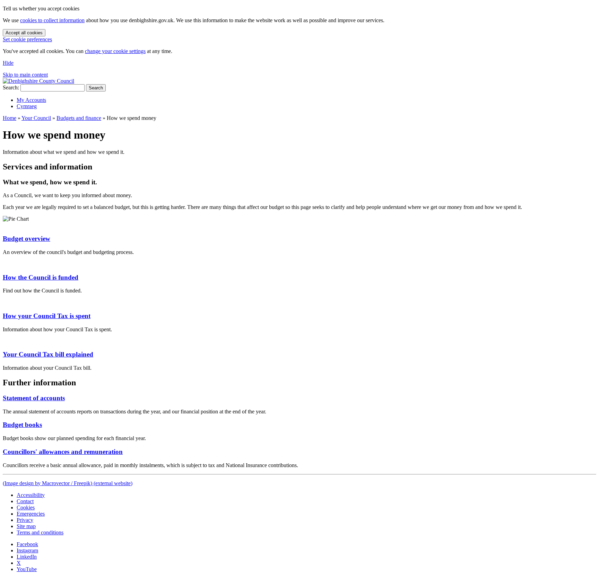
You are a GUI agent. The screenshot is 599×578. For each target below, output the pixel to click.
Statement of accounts (34, 398)
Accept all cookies (24, 32)
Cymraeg (27, 106)
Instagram (27, 550)
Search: (11, 87)
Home (9, 118)
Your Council (36, 118)
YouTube (27, 569)
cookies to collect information (52, 20)
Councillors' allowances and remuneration (63, 451)
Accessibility (31, 495)
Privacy (25, 520)
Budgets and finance (79, 118)
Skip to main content (25, 75)
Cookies (26, 507)
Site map (26, 526)
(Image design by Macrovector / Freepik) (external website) (67, 483)
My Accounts (31, 100)
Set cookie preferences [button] (27, 39)
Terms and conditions (40, 532)
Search (96, 87)
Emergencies (31, 514)
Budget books (22, 424)
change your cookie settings (115, 51)
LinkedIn (27, 557)
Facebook (27, 544)
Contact (25, 501)
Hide (8, 63)
